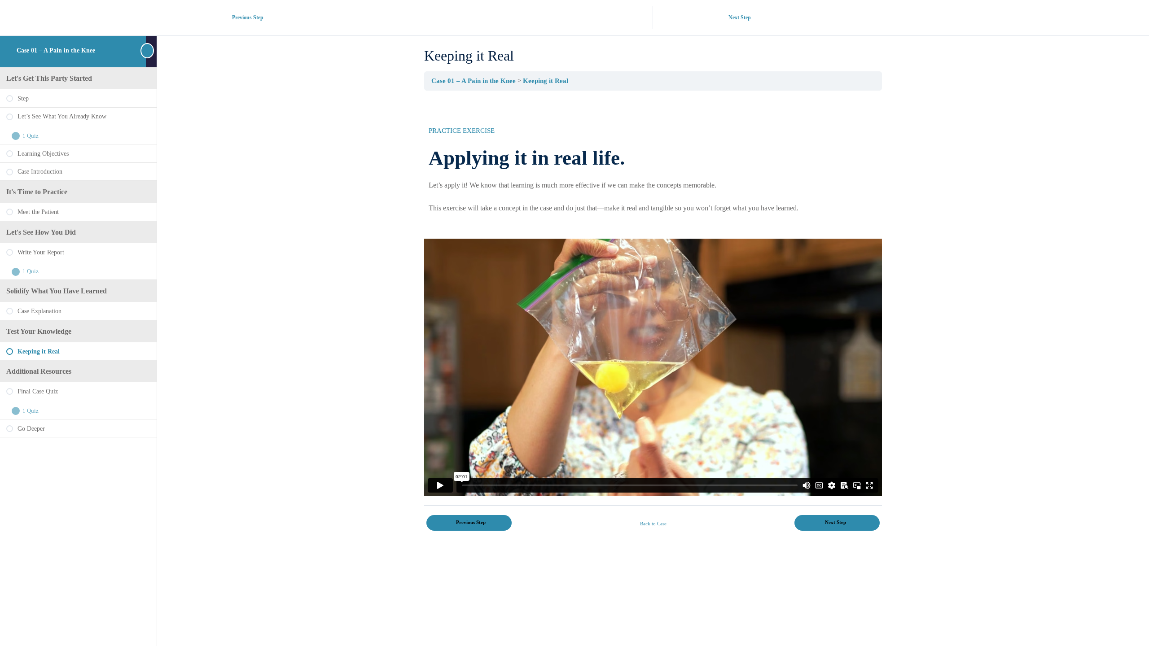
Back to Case (653, 523)
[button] (653, 367)
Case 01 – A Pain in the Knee (56, 50)
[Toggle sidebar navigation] (151, 50)
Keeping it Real (545, 80)
